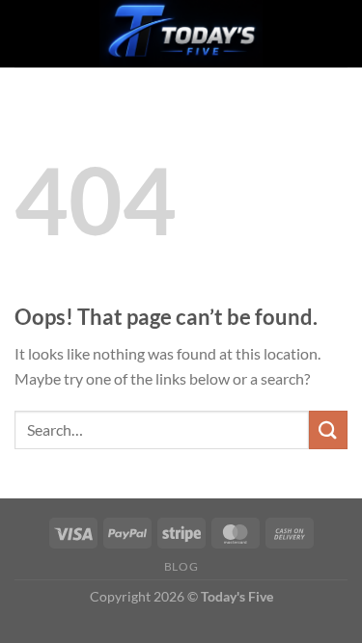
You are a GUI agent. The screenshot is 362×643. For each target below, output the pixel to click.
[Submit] (328, 429)
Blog (181, 566)
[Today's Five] (181, 33)
